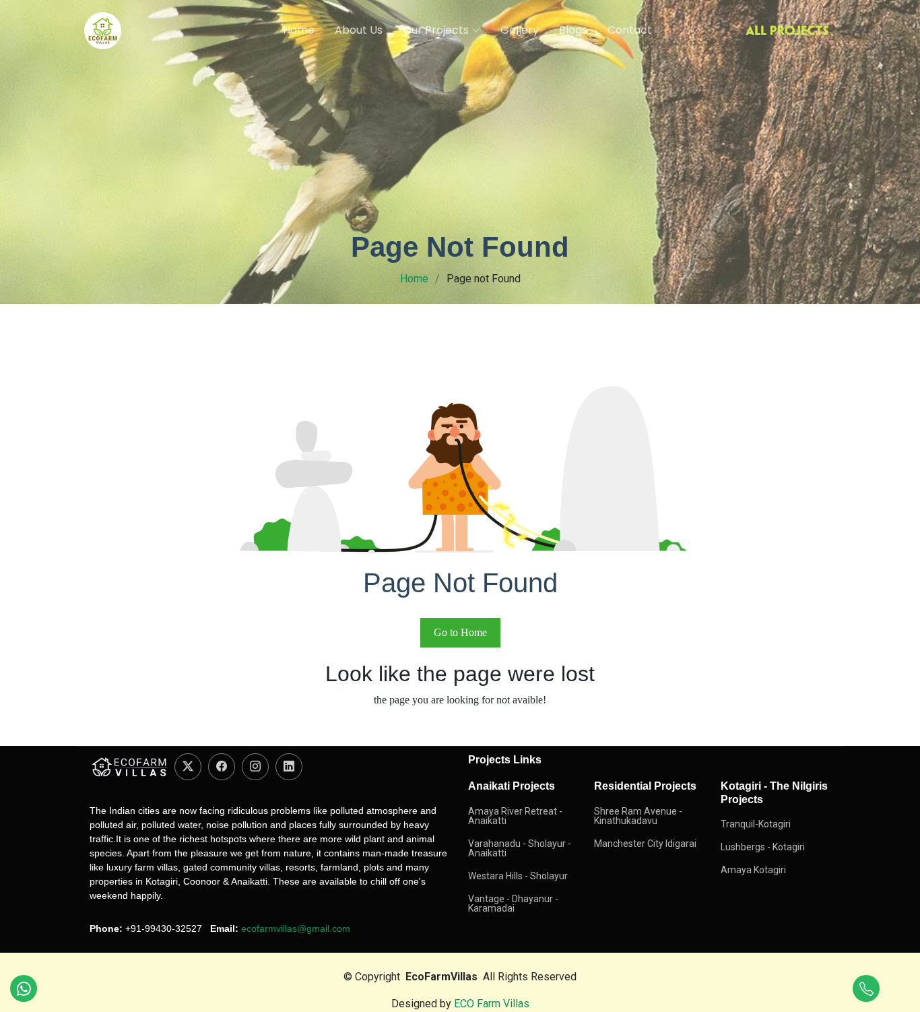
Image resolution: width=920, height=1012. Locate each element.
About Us (359, 30)
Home (299, 30)
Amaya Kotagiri (753, 870)
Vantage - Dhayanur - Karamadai (513, 903)
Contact (629, 30)
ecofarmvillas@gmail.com (295, 928)
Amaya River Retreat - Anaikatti (515, 816)
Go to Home (460, 632)
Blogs (573, 30)
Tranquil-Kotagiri (756, 824)
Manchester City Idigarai (645, 843)
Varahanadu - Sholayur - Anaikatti (519, 848)
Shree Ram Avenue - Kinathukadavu (638, 816)
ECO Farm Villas (491, 1003)
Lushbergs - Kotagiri (763, 847)
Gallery (519, 30)
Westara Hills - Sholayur (518, 876)
